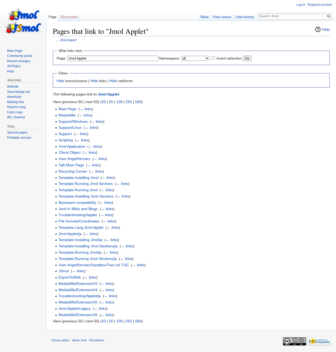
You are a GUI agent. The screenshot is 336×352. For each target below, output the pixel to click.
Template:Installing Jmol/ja (80, 240)
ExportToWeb (70, 277)
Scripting (66, 140)
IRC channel (16, 117)
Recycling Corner (73, 171)
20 (104, 102)
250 (129, 102)
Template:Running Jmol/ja (80, 252)
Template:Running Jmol (78, 190)
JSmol (64, 271)
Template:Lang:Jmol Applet (81, 227)
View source (222, 17)
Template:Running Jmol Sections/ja (88, 259)
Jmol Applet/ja (70, 234)
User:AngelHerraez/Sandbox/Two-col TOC (94, 265)
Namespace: (169, 58)
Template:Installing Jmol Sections (86, 196)
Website (13, 86)
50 (111, 102)
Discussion (69, 17)
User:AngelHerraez (74, 159)
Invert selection (229, 58)
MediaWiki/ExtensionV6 (78, 315)
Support (65, 134)
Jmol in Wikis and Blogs (78, 209)
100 (119, 102)
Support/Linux (70, 127)
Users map (15, 112)
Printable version (19, 138)
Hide (60, 81)
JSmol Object (70, 152)
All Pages (14, 66)
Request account (320, 5)
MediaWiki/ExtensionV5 (78, 302)
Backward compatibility (77, 202)
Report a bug (16, 107)
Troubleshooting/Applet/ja (80, 296)
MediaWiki (67, 115)
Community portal (19, 56)
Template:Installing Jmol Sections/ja (88, 246)
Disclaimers (96, 340)
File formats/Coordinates (79, 221)
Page (52, 17)
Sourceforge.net (18, 92)
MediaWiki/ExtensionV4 (78, 290)
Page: (61, 58)
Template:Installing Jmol (78, 177)
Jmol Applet (68, 40)
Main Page (67, 109)
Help (326, 29)
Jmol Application (72, 146)
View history (244, 17)
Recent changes (18, 61)
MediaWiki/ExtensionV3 (78, 283)
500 (138, 102)
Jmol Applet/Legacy (75, 308)
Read (204, 17)
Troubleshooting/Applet (78, 215)
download (14, 97)
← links (86, 109)
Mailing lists (15, 102)
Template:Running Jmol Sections (86, 184)
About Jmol (79, 340)
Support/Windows (73, 121)
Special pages (17, 132)
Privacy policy (60, 340)
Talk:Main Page (71, 165)
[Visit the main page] (23, 21)
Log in (300, 5)
